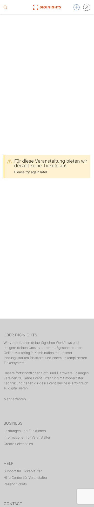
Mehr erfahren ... (17, 399)
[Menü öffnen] (77, 7)
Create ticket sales (18, 444)
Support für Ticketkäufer (23, 471)
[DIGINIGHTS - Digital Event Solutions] (46, 7)
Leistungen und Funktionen (25, 431)
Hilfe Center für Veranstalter (25, 477)
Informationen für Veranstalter (27, 437)
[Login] (86, 7)
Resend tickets (15, 484)
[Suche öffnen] (5, 7)
